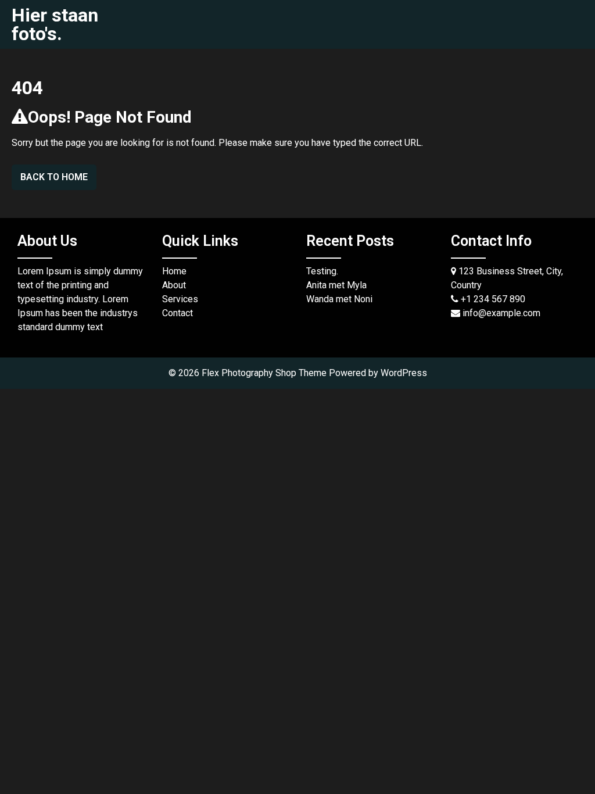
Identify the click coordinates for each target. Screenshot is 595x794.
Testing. (322, 271)
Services (180, 299)
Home (174, 271)
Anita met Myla (336, 285)
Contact (177, 313)
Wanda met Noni (339, 299)
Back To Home (54, 177)
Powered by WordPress (378, 372)
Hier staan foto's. (55, 24)
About (174, 285)
